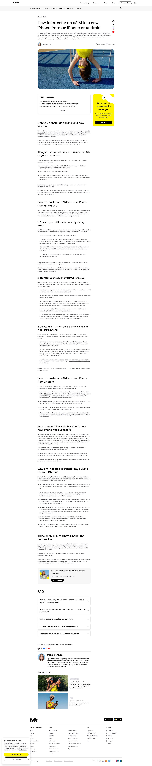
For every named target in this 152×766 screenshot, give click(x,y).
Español (55, 645)
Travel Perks (52, 746)
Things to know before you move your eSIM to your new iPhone (59, 104)
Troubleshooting (91, 738)
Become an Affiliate (54, 743)
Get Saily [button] (104, 122)
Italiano (50, 645)
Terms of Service (58, 761)
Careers (51, 738)
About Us (51, 736)
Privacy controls (16, 759)
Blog (39, 17)
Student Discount (53, 751)
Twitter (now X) (111, 733)
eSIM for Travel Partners (74, 743)
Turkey (31, 738)
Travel (46, 8)
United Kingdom (34, 741)
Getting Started (91, 733)
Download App (72, 736)
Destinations (126, 3)
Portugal (32, 743)
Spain (31, 730)
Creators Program (54, 749)
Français (61, 645)
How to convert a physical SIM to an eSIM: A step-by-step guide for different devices (80, 686)
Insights (61, 8)
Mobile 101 (70, 8)
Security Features (72, 738)
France (32, 746)
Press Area (51, 754)
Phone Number (53, 730)
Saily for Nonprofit (73, 746)
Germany (32, 749)
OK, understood (16, 754)
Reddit (111, 743)
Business (51, 733)
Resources (96, 3)
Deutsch (69, 645)
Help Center (90, 730)
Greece (32, 733)
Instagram (111, 741)
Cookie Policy (22, 750)
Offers (106, 3)
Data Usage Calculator (74, 741)
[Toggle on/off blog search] (120, 8)
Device (53, 8)
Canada (32, 754)
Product (84, 3)
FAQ (88, 741)
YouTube (111, 738)
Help (113, 3)
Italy (31, 736)
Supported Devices (73, 733)
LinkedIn (111, 736)
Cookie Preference (68, 761)
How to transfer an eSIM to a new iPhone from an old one (57, 106)
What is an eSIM (72, 730)
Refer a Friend (52, 741)
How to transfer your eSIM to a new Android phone (79, 704)
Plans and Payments (92, 736)
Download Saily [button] (57, 580)
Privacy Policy (49, 761)
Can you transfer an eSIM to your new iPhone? (54, 101)
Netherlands (33, 751)
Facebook (111, 730)
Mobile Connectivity (35, 8)
